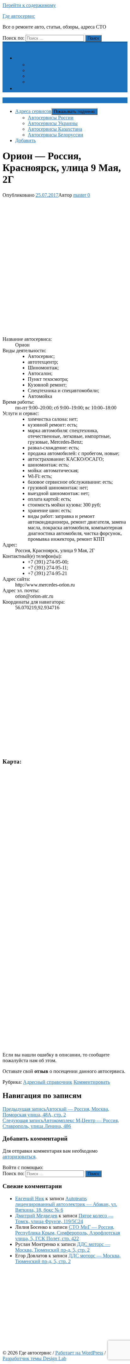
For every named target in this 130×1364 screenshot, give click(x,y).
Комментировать (92, 1082)
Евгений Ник (29, 1198)
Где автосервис (19, 16)
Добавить (29, 88)
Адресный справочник (47, 1082)
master (79, 195)
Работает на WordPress (79, 1352)
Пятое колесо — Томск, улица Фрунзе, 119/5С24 (64, 1218)
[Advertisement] (65, 266)
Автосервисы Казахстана (55, 76)
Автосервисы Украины (53, 70)
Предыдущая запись (56, 1111)
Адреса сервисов (37, 58)
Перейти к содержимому (29, 5)
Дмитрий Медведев (36, 1215)
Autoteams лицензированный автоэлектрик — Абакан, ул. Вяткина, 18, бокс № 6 (66, 1204)
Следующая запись (61, 1123)
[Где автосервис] (6, 45)
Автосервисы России (51, 64)
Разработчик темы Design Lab (34, 1358)
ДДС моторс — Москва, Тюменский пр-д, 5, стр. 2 (62, 1247)
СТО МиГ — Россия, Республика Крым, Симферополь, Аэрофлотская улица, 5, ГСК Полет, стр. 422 (67, 1232)
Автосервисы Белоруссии (55, 81)
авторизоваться (19, 1156)
